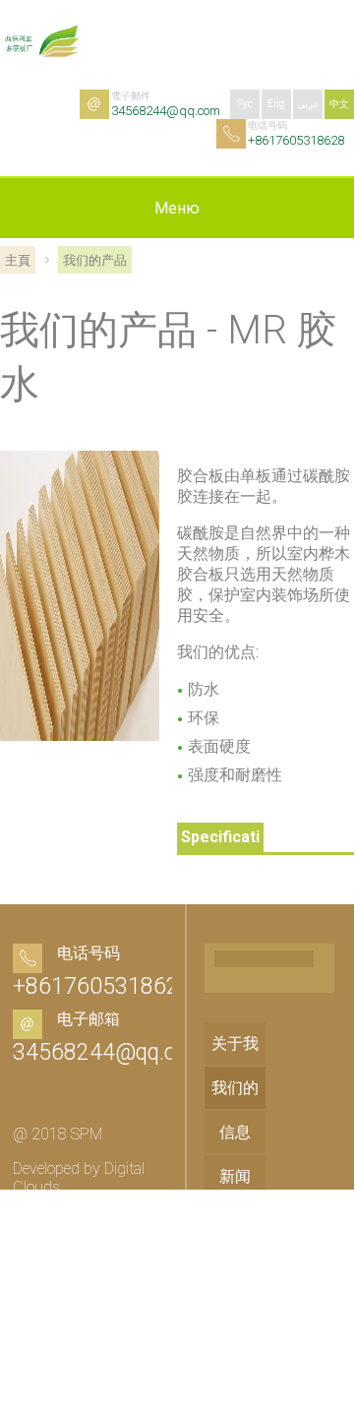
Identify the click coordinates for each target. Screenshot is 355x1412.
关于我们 (235, 1064)
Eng (276, 103)
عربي (308, 103)
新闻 (235, 1176)
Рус (245, 103)
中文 (339, 103)
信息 (235, 1132)
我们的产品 (235, 1108)
